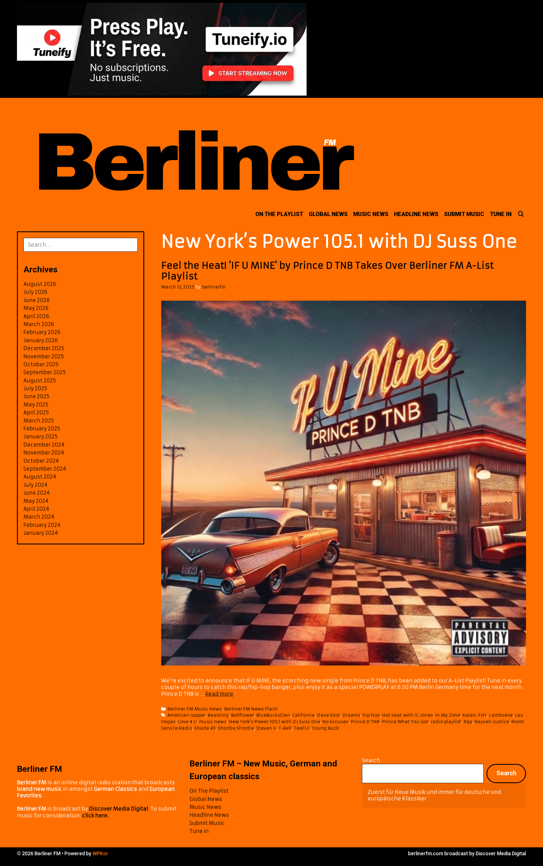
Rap (468, 721)
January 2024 (40, 533)
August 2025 (39, 380)
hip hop (371, 715)
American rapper (186, 715)
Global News (328, 214)
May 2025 (35, 404)
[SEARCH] (520, 214)
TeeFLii (302, 728)
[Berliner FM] (193, 150)
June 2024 (36, 493)
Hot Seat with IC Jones (407, 715)
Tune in (501, 214)
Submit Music (464, 214)
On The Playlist (279, 214)
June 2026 (36, 300)
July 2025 (35, 388)
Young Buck (325, 728)
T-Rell (285, 728)
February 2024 (41, 525)
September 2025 (44, 372)
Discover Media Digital (118, 808)
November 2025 (43, 356)
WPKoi (99, 853)
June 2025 (36, 396)
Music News (370, 214)
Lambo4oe (501, 715)
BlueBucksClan (273, 715)
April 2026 (36, 316)
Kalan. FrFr (474, 715)
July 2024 (35, 485)
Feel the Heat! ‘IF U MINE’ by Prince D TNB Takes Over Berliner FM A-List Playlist (327, 271)
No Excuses (335, 721)
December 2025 (43, 348)
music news (213, 721)
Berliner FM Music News (194, 709)
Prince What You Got (405, 721)
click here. (95, 815)
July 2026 (35, 292)
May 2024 (35, 501)
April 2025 (36, 412)
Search (371, 760)
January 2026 (40, 340)
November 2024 (43, 452)
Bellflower (242, 715)
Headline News (416, 214)
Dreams (351, 715)
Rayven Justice (492, 721)
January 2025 (40, 436)
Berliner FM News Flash (251, 709)
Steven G (266, 728)
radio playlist (446, 721)
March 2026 (38, 324)
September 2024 (44, 469)
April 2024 (36, 509)
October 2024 (41, 461)
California (303, 715)
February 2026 (42, 332)
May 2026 (36, 308)
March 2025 (38, 420)
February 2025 (41, 428)
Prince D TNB (365, 721)
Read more (219, 694)
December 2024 (43, 444)
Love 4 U (187, 721)
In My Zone (447, 715)
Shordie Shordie (236, 728)
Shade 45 (205, 728)
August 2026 (39, 284)
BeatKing (218, 715)
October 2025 (41, 364)
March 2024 (38, 517)
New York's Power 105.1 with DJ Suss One (274, 721)
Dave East (328, 715)
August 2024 (39, 476)
